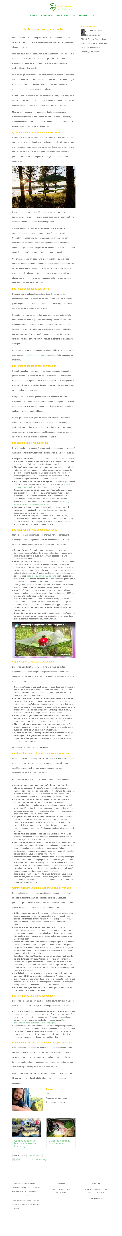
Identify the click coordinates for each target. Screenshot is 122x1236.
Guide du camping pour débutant (59, 1142)
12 (26, 1159)
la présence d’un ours (35, 355)
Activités (83, 15)
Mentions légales (61, 1192)
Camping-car (47, 15)
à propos (60, 1189)
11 (23, 1159)
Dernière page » (42, 1159)
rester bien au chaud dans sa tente (41, 576)
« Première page (34, 1155)
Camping (32, 15)
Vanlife (58, 15)
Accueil (54, 1189)
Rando (67, 15)
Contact (68, 1189)
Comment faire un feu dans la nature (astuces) (25, 1143)
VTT (74, 15)
